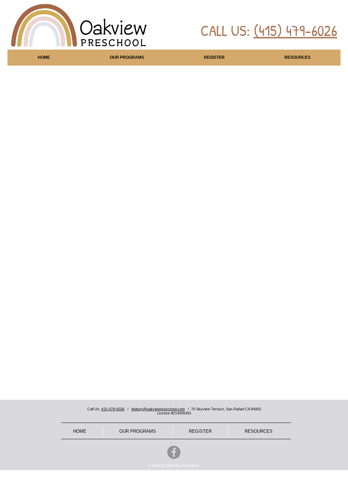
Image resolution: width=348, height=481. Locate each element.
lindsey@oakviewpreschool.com (158, 409)
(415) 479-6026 (295, 30)
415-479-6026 (112, 409)
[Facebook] (173, 452)
